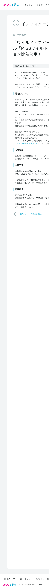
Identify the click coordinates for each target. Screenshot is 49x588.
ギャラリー (29, 5)
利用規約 (6, 579)
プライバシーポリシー (22, 579)
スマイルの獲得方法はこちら (27, 143)
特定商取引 (39, 579)
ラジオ (40, 5)
